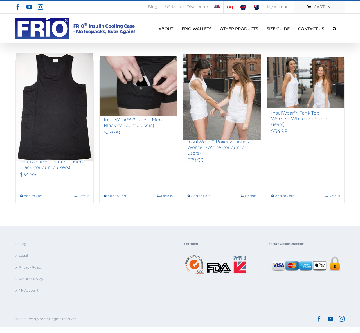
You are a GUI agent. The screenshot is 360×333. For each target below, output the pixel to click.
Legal (23, 255)
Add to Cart (33, 196)
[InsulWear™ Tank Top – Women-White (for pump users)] (306, 83)
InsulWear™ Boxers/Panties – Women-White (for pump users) (219, 147)
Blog (22, 244)
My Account (29, 290)
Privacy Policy (30, 267)
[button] (334, 28)
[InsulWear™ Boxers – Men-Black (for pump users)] (138, 86)
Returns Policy (31, 279)
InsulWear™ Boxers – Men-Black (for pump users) (134, 122)
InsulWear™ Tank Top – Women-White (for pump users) (299, 118)
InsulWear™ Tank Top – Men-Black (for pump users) (52, 164)
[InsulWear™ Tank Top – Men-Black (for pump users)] (54, 107)
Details (83, 196)
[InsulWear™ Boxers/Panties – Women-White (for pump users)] (222, 97)
